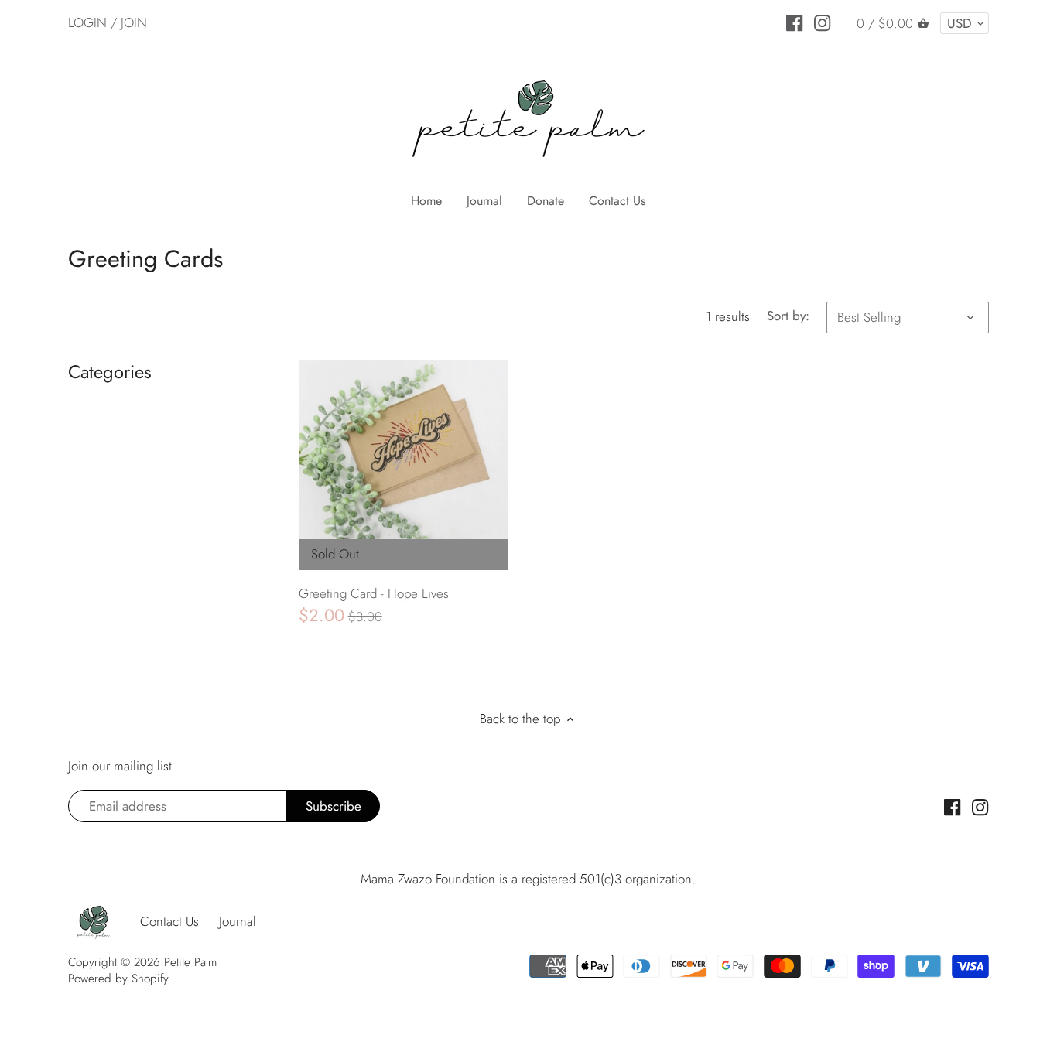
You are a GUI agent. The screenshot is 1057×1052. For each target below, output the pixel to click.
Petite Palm (190, 962)
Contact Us (169, 921)
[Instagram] (822, 21)
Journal (237, 921)
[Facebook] (794, 21)
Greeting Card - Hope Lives (374, 593)
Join (134, 22)
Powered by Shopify (118, 978)
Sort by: (788, 315)
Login (87, 22)
